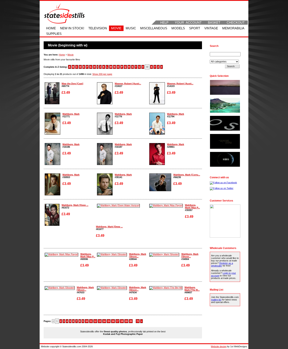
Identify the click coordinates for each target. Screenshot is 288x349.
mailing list (216, 299)
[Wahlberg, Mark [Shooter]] (112, 254)
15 (108, 321)
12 (95, 321)
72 (137, 321)
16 (113, 321)
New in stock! (72, 28)
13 (99, 321)
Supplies (54, 33)
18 (122, 321)
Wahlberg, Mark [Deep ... (75, 205)
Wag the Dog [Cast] (72, 83)
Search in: (215, 58)
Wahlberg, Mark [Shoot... (137, 255)
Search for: (216, 51)
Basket (214, 22)
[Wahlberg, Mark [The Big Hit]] (165, 287)
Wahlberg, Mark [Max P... (192, 206)
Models (178, 28)
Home (51, 28)
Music (131, 28)
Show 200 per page (102, 74)
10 (86, 321)
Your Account (188, 22)
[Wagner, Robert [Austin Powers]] (105, 103)
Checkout (236, 22)
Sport (194, 28)
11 (91, 321)
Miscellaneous (153, 28)
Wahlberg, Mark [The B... (192, 288)
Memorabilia (233, 28)
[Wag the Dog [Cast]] (52, 103)
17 (117, 321)
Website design (218, 346)
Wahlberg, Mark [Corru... (186, 174)
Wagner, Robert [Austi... (128, 83)
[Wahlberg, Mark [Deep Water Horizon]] (52, 225)
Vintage (211, 28)
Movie (116, 28)
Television (97, 28)
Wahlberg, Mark (70, 114)
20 (130, 321)
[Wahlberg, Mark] (52, 134)
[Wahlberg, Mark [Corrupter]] (160, 190)
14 (104, 321)
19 (126, 321)
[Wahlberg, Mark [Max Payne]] (166, 205)
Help (164, 22)
